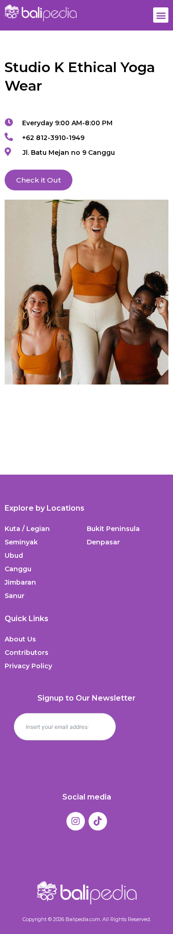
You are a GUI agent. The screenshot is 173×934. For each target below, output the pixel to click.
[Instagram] (75, 821)
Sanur (14, 596)
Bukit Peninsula (113, 529)
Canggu (18, 569)
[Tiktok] (98, 821)
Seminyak (21, 542)
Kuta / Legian (27, 529)
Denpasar (103, 542)
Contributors (26, 652)
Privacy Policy (28, 666)
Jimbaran (20, 582)
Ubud (14, 555)
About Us (20, 639)
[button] (160, 15)
